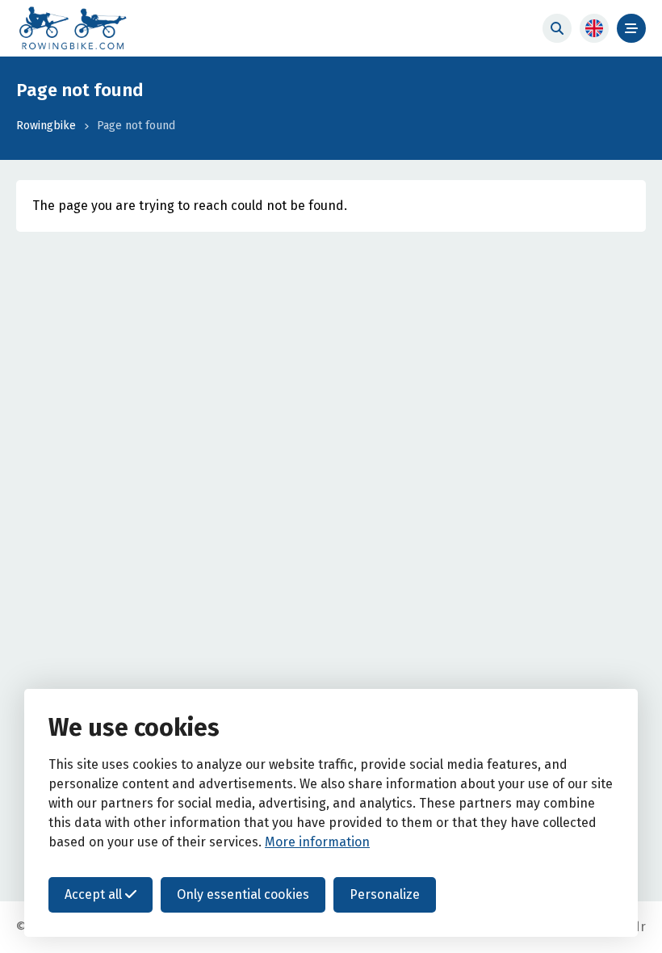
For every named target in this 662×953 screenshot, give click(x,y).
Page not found (136, 125)
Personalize (385, 894)
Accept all (95, 894)
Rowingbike (46, 125)
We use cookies (134, 727)
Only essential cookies (243, 894)
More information (317, 842)
